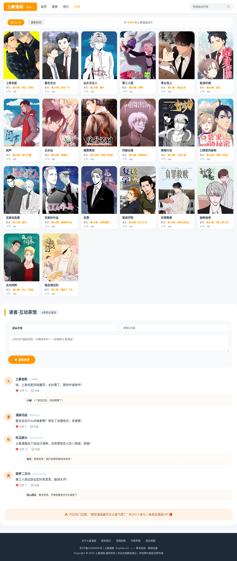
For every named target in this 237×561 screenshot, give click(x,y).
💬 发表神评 (21, 359)
